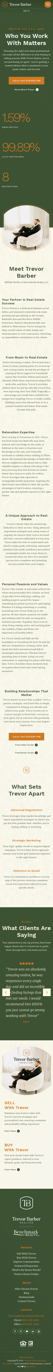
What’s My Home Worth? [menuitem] (26, 1269)
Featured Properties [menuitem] (26, 1265)
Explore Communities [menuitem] (26, 1261)
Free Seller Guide (24, 745)
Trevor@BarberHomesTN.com (26, 1315)
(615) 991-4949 (30, 1324)
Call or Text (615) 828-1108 (26, 80)
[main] (26, 594)
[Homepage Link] (16, 4)
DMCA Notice (26, 1357)
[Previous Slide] (6, 992)
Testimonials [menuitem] (26, 1297)
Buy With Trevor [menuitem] (26, 1257)
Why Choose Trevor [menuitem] (26, 1288)
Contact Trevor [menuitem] (26, 1301)
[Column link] (26, 1116)
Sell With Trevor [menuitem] (26, 1253)
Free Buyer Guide (24, 752)
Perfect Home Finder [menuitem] (26, 1274)
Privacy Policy (31, 1361)
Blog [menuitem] (26, 1292)
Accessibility (7, 1364)
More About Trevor (25, 89)
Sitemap (42, 1361)
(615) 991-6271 (30, 1320)
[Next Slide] (47, 992)
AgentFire (31, 1367)
